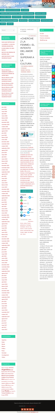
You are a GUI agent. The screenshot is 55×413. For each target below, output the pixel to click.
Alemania (11, 367)
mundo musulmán (28, 228)
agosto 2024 (5, 150)
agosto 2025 (5, 131)
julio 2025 (4, 133)
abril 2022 (4, 206)
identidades (22, 226)
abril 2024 (4, 156)
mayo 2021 (4, 228)
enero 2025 (4, 139)
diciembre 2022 (5, 189)
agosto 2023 (5, 174)
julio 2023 (4, 176)
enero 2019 (4, 288)
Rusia (3, 350)
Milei (7, 385)
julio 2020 (4, 249)
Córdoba (6, 373)
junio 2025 (4, 135)
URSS (6, 395)
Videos (28, 71)
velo (21, 234)
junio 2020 (4, 251)
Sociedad (23, 71)
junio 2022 (4, 202)
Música (3, 346)
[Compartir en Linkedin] (23, 206)
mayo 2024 (4, 154)
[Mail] (53, 177)
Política (27, 70)
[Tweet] (31, 197)
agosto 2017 (5, 318)
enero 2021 (4, 236)
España (7, 375)
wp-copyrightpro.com (33, 412)
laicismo (22, 228)
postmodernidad (27, 230)
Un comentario (32, 35)
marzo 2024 (4, 159)
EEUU (3, 375)
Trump (3, 393)
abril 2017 (4, 327)
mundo (12, 385)
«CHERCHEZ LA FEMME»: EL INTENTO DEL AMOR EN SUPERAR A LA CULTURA (27, 51)
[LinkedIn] (53, 169)
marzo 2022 (4, 208)
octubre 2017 (5, 314)
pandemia (3, 389)
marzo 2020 (4, 258)
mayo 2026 (4, 111)
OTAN (10, 387)
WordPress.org (43, 40)
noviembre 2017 (5, 312)
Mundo (23, 70)
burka (30, 219)
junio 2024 (4, 152)
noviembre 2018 (5, 292)
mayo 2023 (4, 178)
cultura (25, 223)
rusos (10, 391)
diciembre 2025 (5, 122)
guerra (5, 381)
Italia (7, 383)
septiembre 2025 (6, 128)
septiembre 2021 (6, 221)
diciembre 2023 (5, 165)
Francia (28, 223)
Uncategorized (5, 355)
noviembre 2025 (5, 124)
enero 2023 (4, 187)
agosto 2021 (5, 223)
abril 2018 (4, 308)
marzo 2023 (4, 182)
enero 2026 (4, 120)
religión (25, 232)
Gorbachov (11, 379)
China (13, 371)
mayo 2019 (4, 279)
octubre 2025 (5, 126)
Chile (11, 371)
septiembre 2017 (6, 316)
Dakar (3, 342)
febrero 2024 (5, 161)
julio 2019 (4, 275)
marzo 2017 (4, 329)
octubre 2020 (5, 243)
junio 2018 (4, 303)
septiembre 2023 (6, 172)
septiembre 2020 (6, 245)
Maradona (3, 385)
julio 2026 (4, 107)
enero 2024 (4, 163)
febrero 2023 (5, 184)
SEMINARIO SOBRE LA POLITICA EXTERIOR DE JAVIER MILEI (8, 73)
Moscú (9, 385)
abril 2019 (4, 282)
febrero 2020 (5, 260)
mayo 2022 (4, 204)
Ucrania (7, 393)
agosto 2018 (5, 299)
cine (2, 373)
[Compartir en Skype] (30, 212)
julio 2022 (4, 200)
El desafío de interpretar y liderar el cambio (26, 5)
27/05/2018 (23, 68)
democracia (10, 373)
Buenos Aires (4, 371)
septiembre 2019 (6, 271)
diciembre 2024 (5, 141)
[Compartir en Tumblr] (23, 209)
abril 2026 (4, 113)
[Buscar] (13, 30)
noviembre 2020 (5, 241)
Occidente (7, 387)
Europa (7, 377)
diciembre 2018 (5, 290)
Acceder (42, 33)
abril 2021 (4, 230)
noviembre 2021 (5, 217)
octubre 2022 (5, 193)
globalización (23, 225)
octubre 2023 (5, 169)
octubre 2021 (5, 219)
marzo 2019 (4, 284)
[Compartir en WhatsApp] (23, 200)
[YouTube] (53, 172)
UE (10, 393)
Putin (2, 391)
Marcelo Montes (28, 66)
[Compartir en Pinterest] (23, 203)
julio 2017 (4, 320)
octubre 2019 (5, 269)
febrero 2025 (5, 137)
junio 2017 (4, 323)
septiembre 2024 (6, 148)
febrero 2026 (5, 118)
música (3, 387)
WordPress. (33, 406)
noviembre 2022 (5, 191)
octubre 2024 (5, 146)
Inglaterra (3, 383)
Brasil (11, 370)
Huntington (28, 225)
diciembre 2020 (5, 238)
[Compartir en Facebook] (23, 197)
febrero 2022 (5, 210)
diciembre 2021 (5, 215)
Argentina (4, 340)
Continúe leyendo (27, 191)
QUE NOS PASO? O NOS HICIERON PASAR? (7, 79)
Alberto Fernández (5, 367)
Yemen (24, 234)
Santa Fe (13, 391)
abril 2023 (4, 180)
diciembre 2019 (5, 264)
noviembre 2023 (5, 167)
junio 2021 (4, 226)
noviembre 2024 (5, 143)
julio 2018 (4, 301)
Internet (27, 226)
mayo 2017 (4, 325)
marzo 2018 (4, 310)
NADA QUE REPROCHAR (8, 42)
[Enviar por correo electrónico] (31, 209)
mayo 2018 (4, 305)
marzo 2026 (4, 115)
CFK (9, 371)
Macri (13, 383)
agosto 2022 (5, 197)
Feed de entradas (44, 35)
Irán (30, 226)
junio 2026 (4, 109)
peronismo (8, 389)
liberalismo (10, 383)
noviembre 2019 (5, 267)
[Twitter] (53, 167)
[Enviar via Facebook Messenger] (26, 215)
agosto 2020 (5, 247)
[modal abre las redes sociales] (21, 215)
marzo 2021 (4, 232)
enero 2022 (4, 213)
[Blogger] (53, 174)
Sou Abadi (30, 232)
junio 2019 (4, 277)
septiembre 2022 (6, 195)
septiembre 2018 (6, 297)
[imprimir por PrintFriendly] (23, 212)
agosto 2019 (5, 273)
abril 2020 (4, 256)
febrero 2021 (5, 234)
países (21, 230)
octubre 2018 (5, 295)
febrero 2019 (5, 286)
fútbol (2, 379)
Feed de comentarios (45, 38)
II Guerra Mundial (10, 381)
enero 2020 (4, 262)
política (11, 389)
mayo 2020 (4, 254)
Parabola (27, 406)
